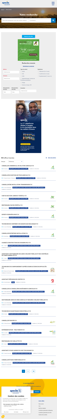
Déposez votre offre (28, 36)
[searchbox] (40, 20)
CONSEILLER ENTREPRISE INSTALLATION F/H (15, 233)
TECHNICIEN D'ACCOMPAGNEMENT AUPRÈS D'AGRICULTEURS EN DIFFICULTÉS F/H (24, 267)
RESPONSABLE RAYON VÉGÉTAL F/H (12, 205)
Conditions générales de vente (45, 412)
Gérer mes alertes (52, 157)
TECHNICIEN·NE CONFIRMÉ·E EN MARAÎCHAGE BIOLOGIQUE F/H (20, 224)
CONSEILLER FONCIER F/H (9, 320)
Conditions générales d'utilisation (46, 410)
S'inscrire (37, 391)
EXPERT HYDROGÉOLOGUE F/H (10, 214)
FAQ (39, 406)
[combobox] (40, 20)
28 (33, 371)
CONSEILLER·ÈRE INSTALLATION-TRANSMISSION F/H (17, 184)
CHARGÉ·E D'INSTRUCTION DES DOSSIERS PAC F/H (16, 242)
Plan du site (41, 403)
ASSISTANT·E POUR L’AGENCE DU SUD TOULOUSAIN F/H (18, 350)
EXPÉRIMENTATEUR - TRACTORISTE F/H (13, 330)
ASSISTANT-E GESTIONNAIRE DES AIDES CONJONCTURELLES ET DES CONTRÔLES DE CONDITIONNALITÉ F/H (25, 254)
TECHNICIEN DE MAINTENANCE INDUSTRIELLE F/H (16, 311)
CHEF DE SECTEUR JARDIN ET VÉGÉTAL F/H (14, 195)
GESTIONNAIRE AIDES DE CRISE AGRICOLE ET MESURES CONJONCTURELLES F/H (25, 300)
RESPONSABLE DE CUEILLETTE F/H (12, 341)
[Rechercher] (53, 20)
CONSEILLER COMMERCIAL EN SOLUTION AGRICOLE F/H (18, 165)
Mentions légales (42, 408)
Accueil (2, 9)
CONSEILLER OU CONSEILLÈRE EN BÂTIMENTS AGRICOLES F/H (19, 288)
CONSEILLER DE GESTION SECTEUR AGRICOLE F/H (16, 175)
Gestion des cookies (43, 414)
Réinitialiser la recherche (28, 66)
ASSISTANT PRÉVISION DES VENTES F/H (13, 279)
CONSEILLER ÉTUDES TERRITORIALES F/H (13, 360)
